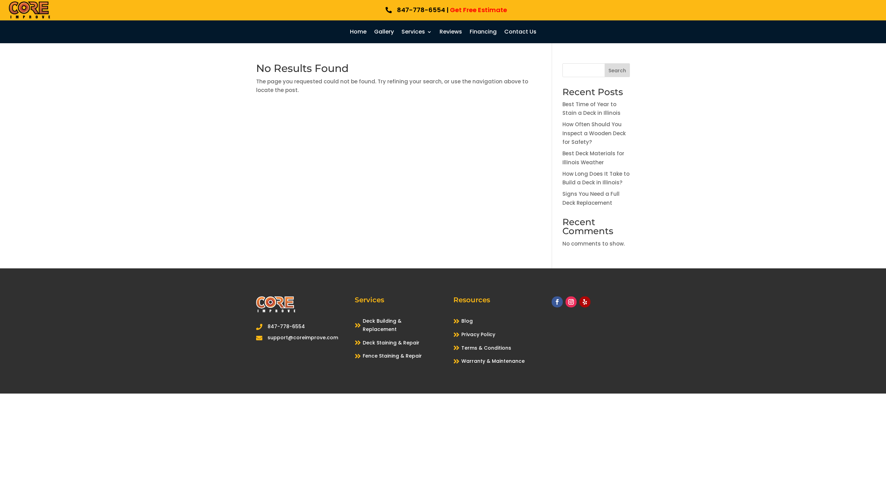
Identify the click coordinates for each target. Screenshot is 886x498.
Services (413, 32)
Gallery (384, 32)
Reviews (451, 32)
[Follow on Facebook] (557, 301)
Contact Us (520, 32)
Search (617, 70)
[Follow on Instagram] (571, 301)
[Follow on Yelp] (584, 301)
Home (358, 32)
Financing (483, 32)
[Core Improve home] (29, 18)
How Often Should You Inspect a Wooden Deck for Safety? (594, 133)
